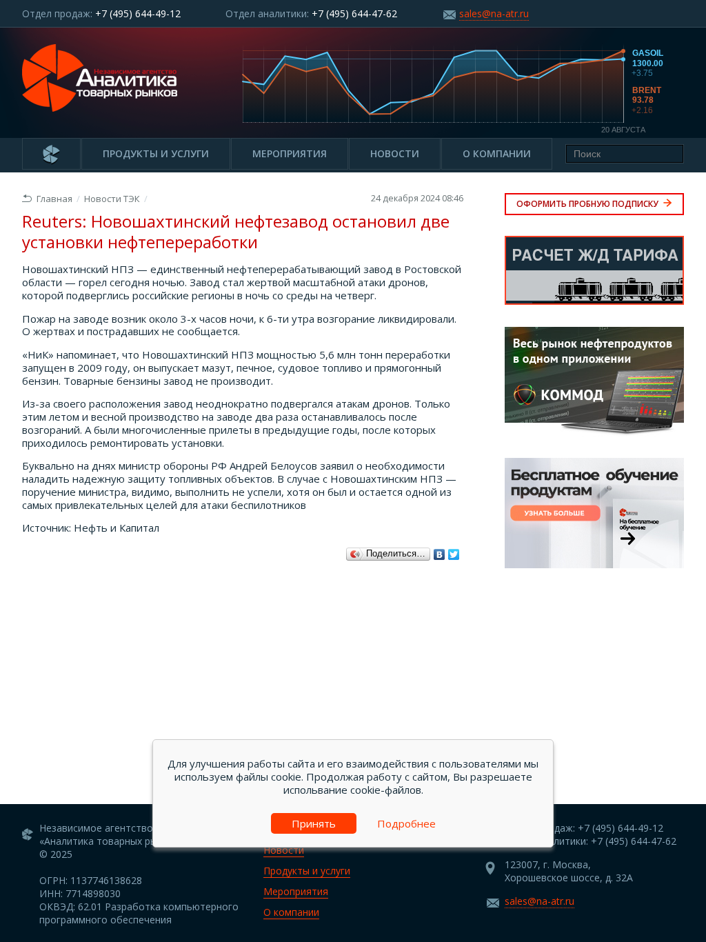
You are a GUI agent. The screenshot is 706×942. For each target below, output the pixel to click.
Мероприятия (289, 153)
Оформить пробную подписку (588, 204)
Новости (394, 153)
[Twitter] (454, 554)
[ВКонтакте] (439, 554)
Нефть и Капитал (116, 527)
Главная (54, 198)
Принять (314, 823)
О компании (497, 153)
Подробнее (406, 823)
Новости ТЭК (112, 198)
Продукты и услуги (156, 153)
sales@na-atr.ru (494, 13)
